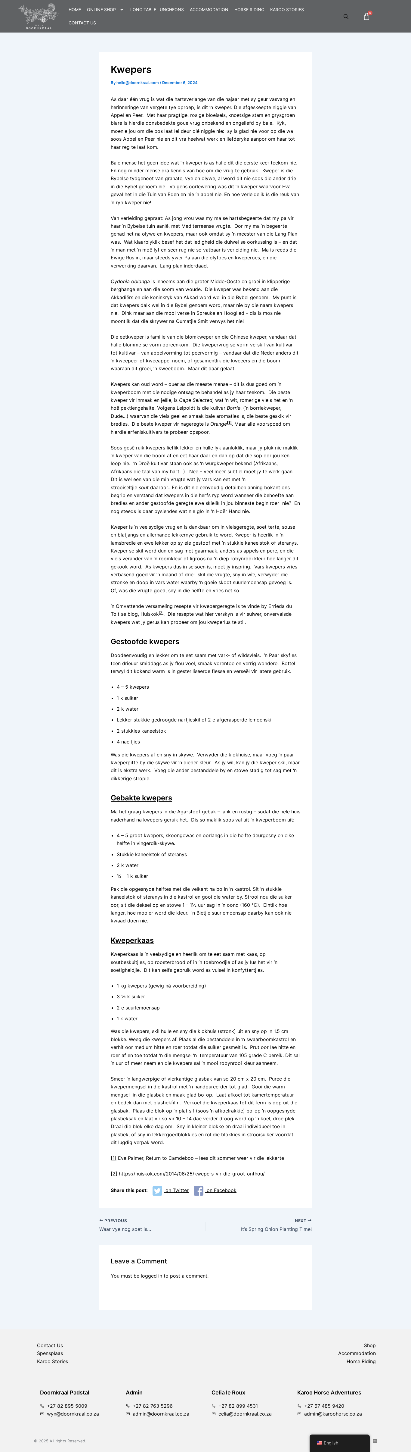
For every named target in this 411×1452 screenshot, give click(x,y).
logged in (151, 1276)
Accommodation (209, 9)
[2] (161, 612)
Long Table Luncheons (157, 9)
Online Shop (101, 9)
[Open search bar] (347, 16)
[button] (105, 9)
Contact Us (82, 22)
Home (75, 9)
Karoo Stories (287, 9)
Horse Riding (249, 9)
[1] (113, 1158)
